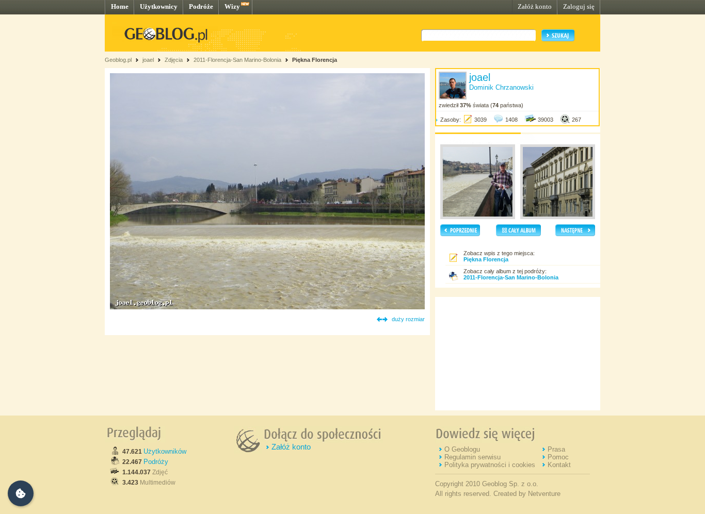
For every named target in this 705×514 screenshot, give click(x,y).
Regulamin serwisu (472, 457)
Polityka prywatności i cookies (489, 465)
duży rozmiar (408, 319)
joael (148, 60)
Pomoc (558, 457)
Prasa (556, 449)
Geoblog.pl (118, 60)
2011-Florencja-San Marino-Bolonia (237, 60)
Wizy (232, 6)
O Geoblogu (462, 449)
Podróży (155, 462)
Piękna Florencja (314, 60)
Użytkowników (164, 451)
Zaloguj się (579, 6)
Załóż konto (535, 6)
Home (120, 6)
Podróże (201, 6)
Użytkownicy (159, 6)
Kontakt (559, 465)
